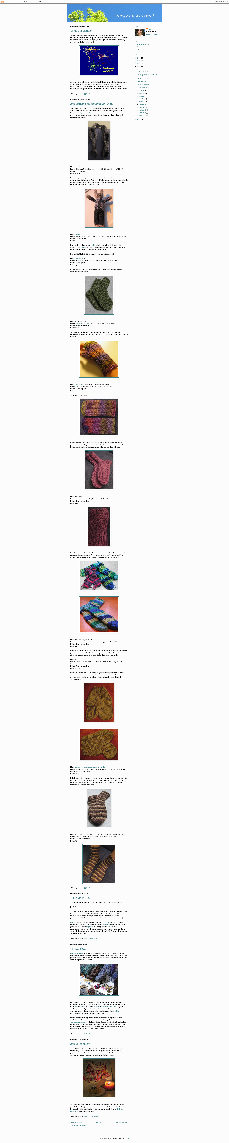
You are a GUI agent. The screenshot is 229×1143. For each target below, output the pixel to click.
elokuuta (142, 96)
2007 (139, 66)
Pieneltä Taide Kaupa (110, 1007)
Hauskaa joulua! (80, 897)
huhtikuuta (142, 107)
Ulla (93, 245)
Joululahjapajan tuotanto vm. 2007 (91, 103)
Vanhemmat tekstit (121, 1122)
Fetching (78, 384)
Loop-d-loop (89, 113)
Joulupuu (106, 924)
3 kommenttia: (93, 938)
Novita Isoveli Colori (83, 323)
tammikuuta (142, 115)
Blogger (127, 1138)
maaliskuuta (143, 110)
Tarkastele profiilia (152, 34)
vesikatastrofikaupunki (78, 1022)
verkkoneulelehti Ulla (143, 44)
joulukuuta (142, 69)
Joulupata (106, 922)
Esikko (77, 258)
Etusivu (98, 1122)
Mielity (83, 1007)
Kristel (82, 247)
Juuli (89, 1007)
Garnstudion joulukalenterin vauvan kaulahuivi (91, 767)
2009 (139, 61)
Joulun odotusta (80, 1043)
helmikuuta (142, 113)
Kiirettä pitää (78, 948)
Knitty (83, 384)
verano (150, 29)
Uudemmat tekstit (76, 1122)
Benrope (73, 922)
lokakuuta (142, 90)
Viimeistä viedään (81, 30)
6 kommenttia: (93, 888)
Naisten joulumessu (77, 953)
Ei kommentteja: (94, 1116)
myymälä (89, 927)
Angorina (97, 1007)
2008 (139, 64)
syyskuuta (142, 93)
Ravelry (79, 113)
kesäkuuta (142, 101)
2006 (139, 119)
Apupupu (95, 178)
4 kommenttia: (93, 94)
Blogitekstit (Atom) (80, 1125)
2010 (139, 58)
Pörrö (76, 1007)
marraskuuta (143, 87)
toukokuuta (142, 104)
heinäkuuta (142, 99)
